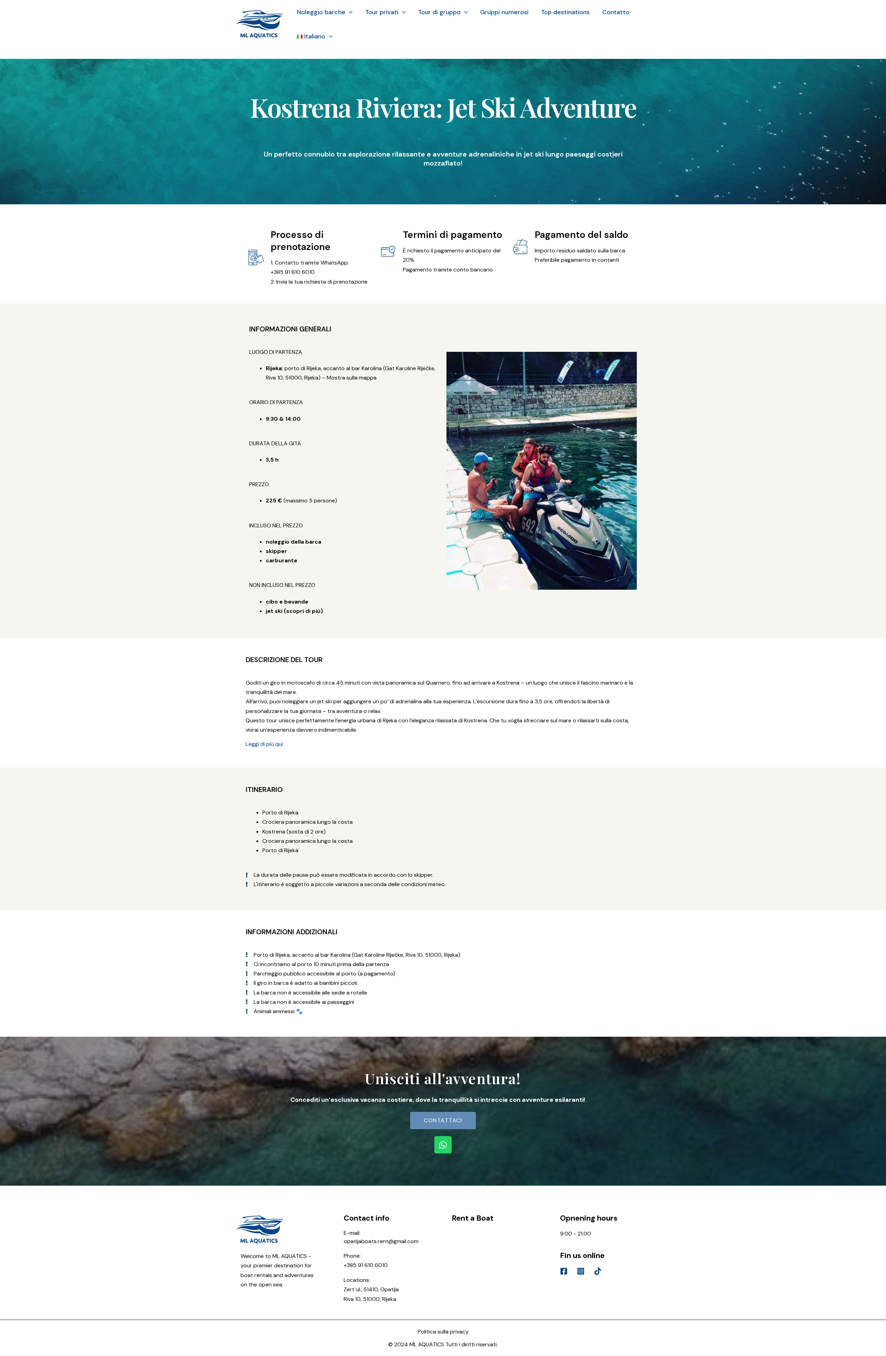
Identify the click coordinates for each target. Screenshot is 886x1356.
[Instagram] (581, 1271)
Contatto (616, 12)
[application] (349, 12)
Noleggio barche (321, 12)
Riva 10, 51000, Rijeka (370, 1299)
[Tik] (598, 1271)
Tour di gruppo (439, 12)
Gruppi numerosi (504, 12)
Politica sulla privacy (443, 1331)
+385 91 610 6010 (366, 1265)
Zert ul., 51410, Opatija (371, 1289)
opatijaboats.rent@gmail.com (381, 1241)
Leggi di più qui (264, 744)
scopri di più (303, 611)
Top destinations (565, 12)
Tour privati (381, 12)
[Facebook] (564, 1271)
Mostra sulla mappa (352, 377)
